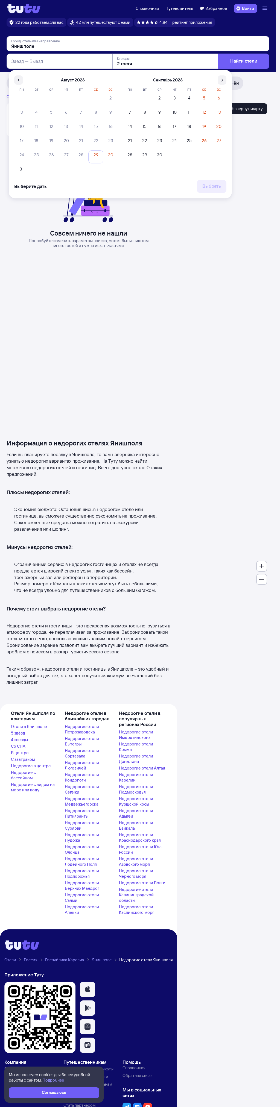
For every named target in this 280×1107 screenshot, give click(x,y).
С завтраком (23, 759)
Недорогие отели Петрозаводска (82, 729)
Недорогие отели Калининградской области (136, 895)
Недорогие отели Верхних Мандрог (82, 885)
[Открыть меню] (265, 8)
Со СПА (18, 746)
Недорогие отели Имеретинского (136, 734)
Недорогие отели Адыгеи (136, 813)
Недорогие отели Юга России (140, 849)
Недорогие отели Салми (82, 897)
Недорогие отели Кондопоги (82, 777)
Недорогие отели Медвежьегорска (82, 801)
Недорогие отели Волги (142, 882)
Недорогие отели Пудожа (82, 837)
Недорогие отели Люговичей (82, 765)
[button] (87, 989)
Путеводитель (179, 8)
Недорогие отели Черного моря (136, 873)
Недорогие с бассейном (23, 775)
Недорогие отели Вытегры (82, 741)
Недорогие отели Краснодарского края (140, 837)
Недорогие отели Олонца (82, 849)
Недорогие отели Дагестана (136, 758)
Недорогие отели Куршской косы (136, 801)
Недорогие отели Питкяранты (82, 813)
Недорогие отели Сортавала (82, 753)
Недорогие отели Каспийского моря (136, 909)
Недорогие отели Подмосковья (136, 789)
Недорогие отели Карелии (136, 777)
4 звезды (19, 739)
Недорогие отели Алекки (82, 909)
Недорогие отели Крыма (136, 746)
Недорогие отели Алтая (142, 768)
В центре (20, 752)
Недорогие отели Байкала (136, 825)
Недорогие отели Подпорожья (82, 873)
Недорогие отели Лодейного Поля (82, 861)
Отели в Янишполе (29, 726)
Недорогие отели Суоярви (82, 825)
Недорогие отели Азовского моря (136, 861)
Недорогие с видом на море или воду (33, 787)
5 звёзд (18, 733)
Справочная (147, 8)
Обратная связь (137, 1075)
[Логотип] (24, 8)
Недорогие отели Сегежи (82, 789)
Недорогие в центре (31, 765)
